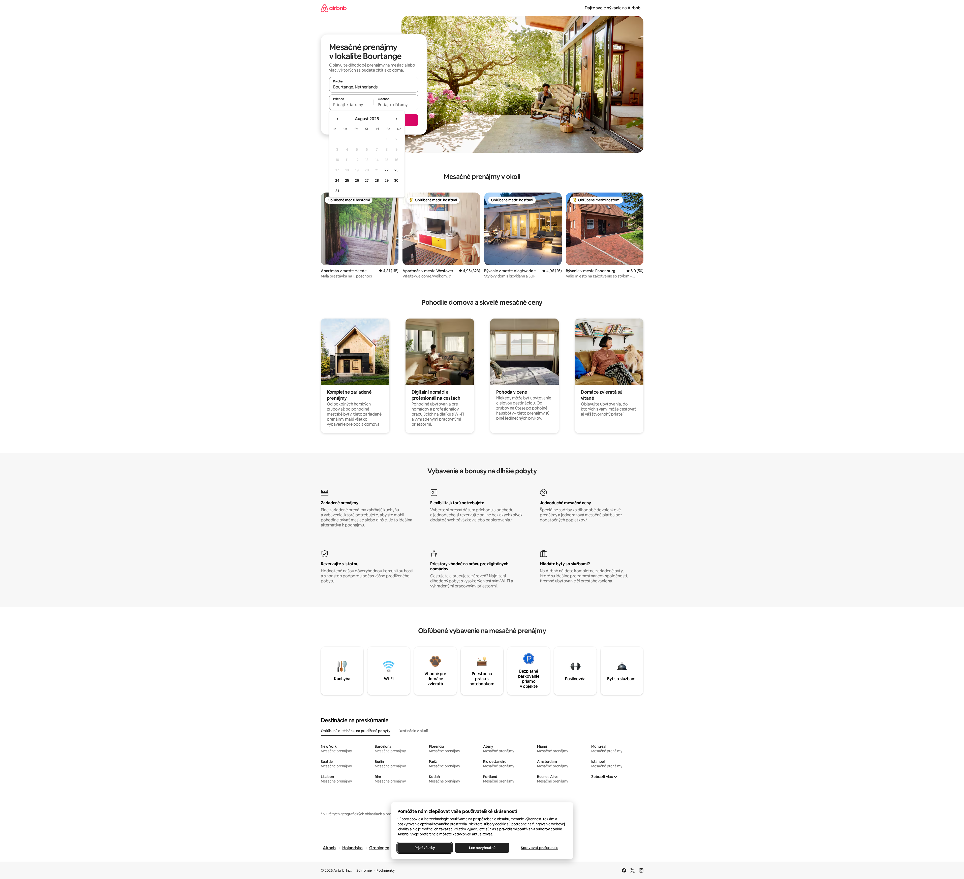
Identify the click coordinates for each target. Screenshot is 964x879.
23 (396, 170)
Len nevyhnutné (482, 847)
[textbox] (351, 105)
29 (387, 180)
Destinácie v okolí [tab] (413, 731)
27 (367, 180)
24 (337, 180)
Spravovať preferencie (539, 847)
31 (337, 191)
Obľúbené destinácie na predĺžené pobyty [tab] (355, 731)
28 (377, 180)
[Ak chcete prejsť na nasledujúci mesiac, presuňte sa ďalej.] (395, 118)
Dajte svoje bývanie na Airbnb (612, 8)
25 (347, 180)
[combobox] (373, 87)
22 (387, 170)
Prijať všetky (424, 847)
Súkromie (364, 870)
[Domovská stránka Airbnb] (334, 8)
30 (396, 180)
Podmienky (386, 870)
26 (357, 180)
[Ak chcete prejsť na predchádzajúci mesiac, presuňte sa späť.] (337, 118)
